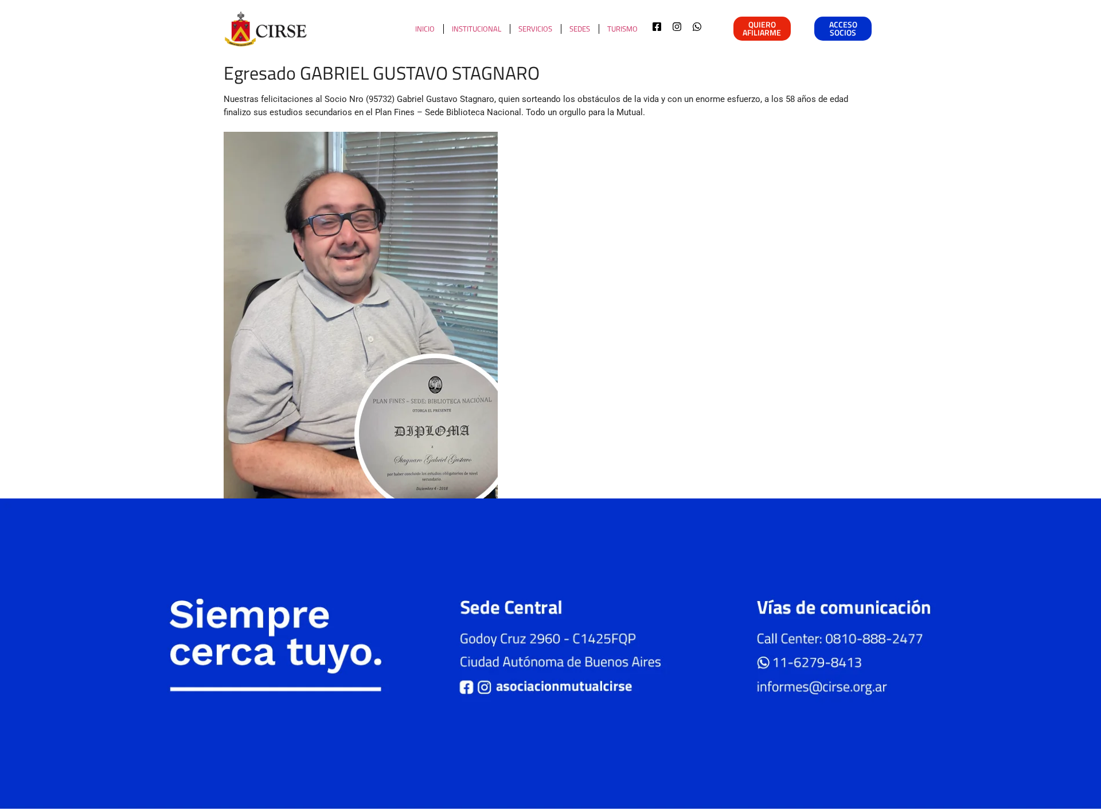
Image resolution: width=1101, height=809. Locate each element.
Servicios (535, 28)
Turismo (622, 28)
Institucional (476, 28)
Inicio (425, 28)
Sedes (579, 28)
